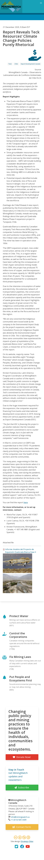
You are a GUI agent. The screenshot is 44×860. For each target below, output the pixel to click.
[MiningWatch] (11, 6)
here (26, 502)
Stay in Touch (16, 769)
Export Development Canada (30, 64)
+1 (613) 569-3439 (18, 820)
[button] (17, 572)
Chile (16, 64)
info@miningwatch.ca (20, 817)
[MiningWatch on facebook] (22, 846)
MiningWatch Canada (17, 801)
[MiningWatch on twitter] (16, 846)
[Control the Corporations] (35, 58)
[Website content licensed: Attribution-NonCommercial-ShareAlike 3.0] (22, 838)
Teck (9, 64)
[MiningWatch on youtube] (27, 846)
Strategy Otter (27, 841)
